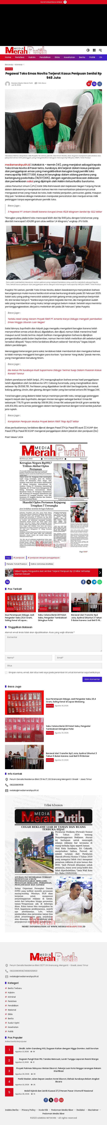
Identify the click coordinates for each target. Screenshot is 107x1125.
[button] (88, 50)
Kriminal (9, 69)
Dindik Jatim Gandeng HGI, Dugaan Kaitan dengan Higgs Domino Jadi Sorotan (59, 1048)
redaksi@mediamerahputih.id (24, 790)
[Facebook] (83, 582)
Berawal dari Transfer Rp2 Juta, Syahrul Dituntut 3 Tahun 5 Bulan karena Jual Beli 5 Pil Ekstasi (86, 618)
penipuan (20, 557)
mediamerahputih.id (17, 164)
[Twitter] (88, 582)
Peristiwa (12, 1001)
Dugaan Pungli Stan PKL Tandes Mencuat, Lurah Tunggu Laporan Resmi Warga (58, 1059)
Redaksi (81, 1110)
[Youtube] (61, 1100)
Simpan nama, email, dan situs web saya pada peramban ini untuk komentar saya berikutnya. (54, 672)
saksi (30, 181)
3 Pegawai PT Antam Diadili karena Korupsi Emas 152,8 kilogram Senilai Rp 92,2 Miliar (55, 211)
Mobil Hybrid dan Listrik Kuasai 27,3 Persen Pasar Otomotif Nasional (58, 1091)
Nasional (12, 1009)
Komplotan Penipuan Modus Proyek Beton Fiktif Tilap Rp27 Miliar (43, 421)
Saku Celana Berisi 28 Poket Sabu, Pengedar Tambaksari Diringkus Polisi (52, 618)
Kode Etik (43, 1110)
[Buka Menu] (94, 50)
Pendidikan (13, 1005)
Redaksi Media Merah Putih (22, 83)
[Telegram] (94, 582)
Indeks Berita (11, 1110)
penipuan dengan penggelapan (44, 557)
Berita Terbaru (15, 988)
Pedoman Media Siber (62, 1110)
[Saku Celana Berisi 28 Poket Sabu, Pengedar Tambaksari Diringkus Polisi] (53, 602)
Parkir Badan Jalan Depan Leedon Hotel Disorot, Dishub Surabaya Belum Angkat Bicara (58, 1080)
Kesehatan (13, 1027)
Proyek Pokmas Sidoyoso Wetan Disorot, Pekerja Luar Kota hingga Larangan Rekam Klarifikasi (58, 1069)
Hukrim (11, 992)
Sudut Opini (13, 1022)
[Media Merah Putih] (26, 50)
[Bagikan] (99, 84)
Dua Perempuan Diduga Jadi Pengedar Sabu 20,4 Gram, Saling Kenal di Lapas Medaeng (19, 618)
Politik (10, 1031)
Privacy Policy (28, 1110)
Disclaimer (93, 1110)
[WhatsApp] (99, 582)
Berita (11, 1018)
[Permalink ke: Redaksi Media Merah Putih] (8, 83)
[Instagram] (56, 1100)
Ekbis (10, 1014)
